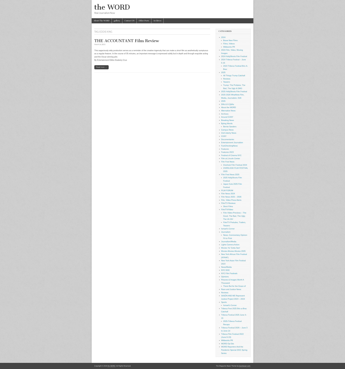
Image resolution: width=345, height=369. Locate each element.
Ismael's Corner (228, 229)
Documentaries (227, 139)
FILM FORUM (227, 190)
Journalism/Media (228, 241)
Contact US (129, 21)
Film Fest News (227, 162)
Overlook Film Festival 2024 (235, 165)
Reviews (226, 79)
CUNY (223, 136)
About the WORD (228, 107)
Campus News (227, 130)
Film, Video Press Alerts (231, 200)
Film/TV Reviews (228, 203)
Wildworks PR (229, 47)
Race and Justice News (231, 289)
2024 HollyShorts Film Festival (234, 56)
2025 (223, 72)
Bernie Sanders (229, 126)
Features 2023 (227, 152)
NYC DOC (225, 270)
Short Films (228, 206)
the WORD (112, 7)
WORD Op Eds (227, 344)
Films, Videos (229, 44)
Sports (224, 302)
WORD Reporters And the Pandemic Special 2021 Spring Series (234, 350)
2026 (223, 101)
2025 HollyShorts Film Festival (234, 91)
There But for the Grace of (234, 286)
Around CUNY (227, 117)
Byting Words (226, 123)
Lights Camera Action (230, 245)
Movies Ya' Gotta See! (230, 248)
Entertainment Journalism (232, 142)
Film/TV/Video (227, 209)
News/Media (226, 267)
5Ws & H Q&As (227, 104)
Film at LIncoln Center (230, 158)
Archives (157, 21)
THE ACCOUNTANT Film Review (126, 40)
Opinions (225, 277)
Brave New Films (230, 40)
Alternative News (228, 111)
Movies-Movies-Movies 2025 (233, 251)
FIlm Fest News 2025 (230, 174)
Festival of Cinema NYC (231, 155)
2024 (223, 37)
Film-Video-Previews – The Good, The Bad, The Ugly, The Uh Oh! (234, 216)
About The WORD (102, 21)
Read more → (101, 67)
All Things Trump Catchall (234, 75)
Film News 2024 (228, 193)
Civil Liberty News (228, 133)
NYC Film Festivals (229, 273)
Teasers (226, 82)
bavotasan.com (244, 366)
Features (225, 149)
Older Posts (144, 21)
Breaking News (227, 120)
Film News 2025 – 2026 (231, 197)
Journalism (225, 232)
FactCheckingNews (229, 146)
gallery (117, 21)
